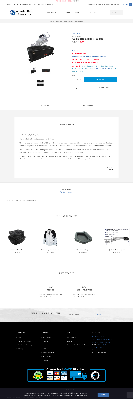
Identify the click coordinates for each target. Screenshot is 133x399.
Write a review (66, 192)
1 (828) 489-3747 (102, 345)
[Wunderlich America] (21, 12)
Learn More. (83, 395)
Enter (99, 314)
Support (117, 4)
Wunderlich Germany (25, 345)
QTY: (73, 75)
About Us (45, 341)
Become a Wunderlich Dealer (76, 345)
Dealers (93, 13)
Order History (93, 4)
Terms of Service (48, 356)
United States (71, 337)
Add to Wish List (83, 88)
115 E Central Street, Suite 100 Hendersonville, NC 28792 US (102, 339)
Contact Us (46, 345)
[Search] (120, 12)
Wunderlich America (24, 341)
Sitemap (20, 349)
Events (20, 337)
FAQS (44, 349)
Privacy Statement (48, 352)
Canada (69, 341)
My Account (106, 4)
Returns (45, 360)
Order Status (47, 337)
